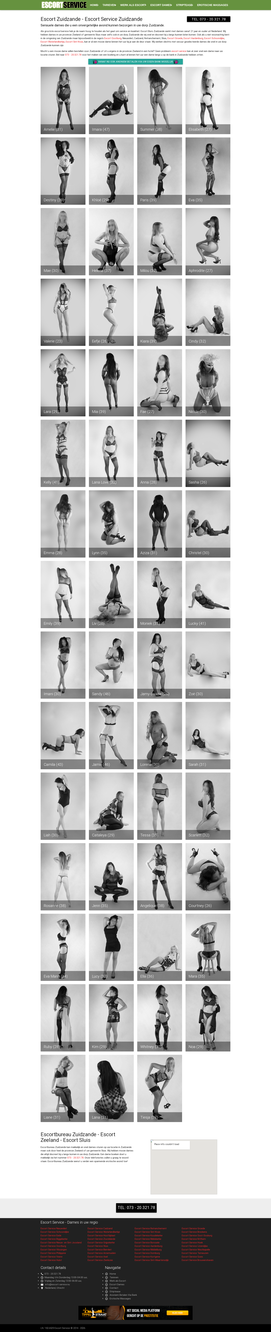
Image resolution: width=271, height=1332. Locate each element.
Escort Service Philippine (53, 1253)
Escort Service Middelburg (148, 1249)
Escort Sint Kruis (74, 41)
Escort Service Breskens (194, 1231)
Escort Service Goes (192, 1256)
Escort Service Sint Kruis (147, 1231)
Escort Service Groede (193, 1228)
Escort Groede (175, 38)
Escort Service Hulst (51, 1260)
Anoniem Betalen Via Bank (123, 1294)
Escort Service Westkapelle (196, 1249)
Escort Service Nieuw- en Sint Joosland (61, 1242)
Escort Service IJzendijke (195, 1245)
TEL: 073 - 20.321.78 (209, 19)
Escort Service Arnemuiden (102, 1253)
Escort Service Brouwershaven (197, 1260)
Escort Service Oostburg (53, 1245)
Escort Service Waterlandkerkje (104, 1231)
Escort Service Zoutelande (101, 1238)
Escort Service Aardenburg (148, 1245)
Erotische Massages (212, 5)
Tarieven (109, 5)
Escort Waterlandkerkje (53, 41)
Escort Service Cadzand (100, 1228)
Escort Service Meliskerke (148, 1238)
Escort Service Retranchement (151, 1228)
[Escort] (135, 1319)
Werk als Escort (133, 5)
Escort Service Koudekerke (148, 1235)
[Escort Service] (64, 6)
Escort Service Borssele (147, 1242)
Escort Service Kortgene (147, 1256)
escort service (179, 51)
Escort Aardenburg (193, 38)
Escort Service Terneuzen (195, 1253)
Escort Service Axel (98, 1256)
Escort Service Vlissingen (54, 1249)
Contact (114, 1287)
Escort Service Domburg (147, 1253)
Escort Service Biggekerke (54, 1238)
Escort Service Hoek (192, 1242)
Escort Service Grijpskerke (101, 1242)
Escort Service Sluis (98, 1245)
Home (94, 5)
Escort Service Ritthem (194, 1238)
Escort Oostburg (112, 38)
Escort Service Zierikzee (100, 1260)
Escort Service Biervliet (100, 1249)
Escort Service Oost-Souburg (197, 1235)
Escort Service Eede (51, 1235)
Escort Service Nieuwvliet (54, 1228)
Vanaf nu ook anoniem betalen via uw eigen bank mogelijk (135, 61)
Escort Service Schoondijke (55, 1231)
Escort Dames (160, 5)
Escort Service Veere (51, 1256)
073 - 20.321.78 (73, 54)
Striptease (184, 5)
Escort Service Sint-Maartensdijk (152, 1260)
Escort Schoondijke (214, 38)
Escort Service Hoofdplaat (101, 1235)
